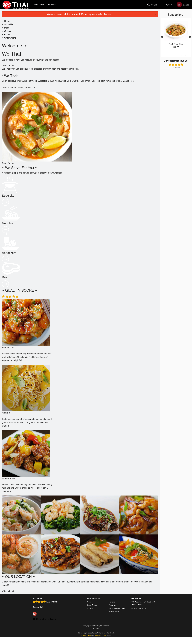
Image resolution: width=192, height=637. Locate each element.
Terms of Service (100, 635)
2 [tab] (170, 56)
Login (167, 4)
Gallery (7, 31)
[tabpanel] (176, 35)
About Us (8, 24)
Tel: (138, 608)
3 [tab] (174, 56)
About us (112, 605)
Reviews (112, 602)
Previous (162, 37)
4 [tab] (178, 56)
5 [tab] (182, 56)
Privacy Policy (114, 611)
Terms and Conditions (117, 608)
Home (7, 20)
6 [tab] (185, 56)
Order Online (38, 4)
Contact (7, 34)
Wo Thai (37, 598)
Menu (7, 27)
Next (190, 37)
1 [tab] (166, 56)
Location (52, 4)
